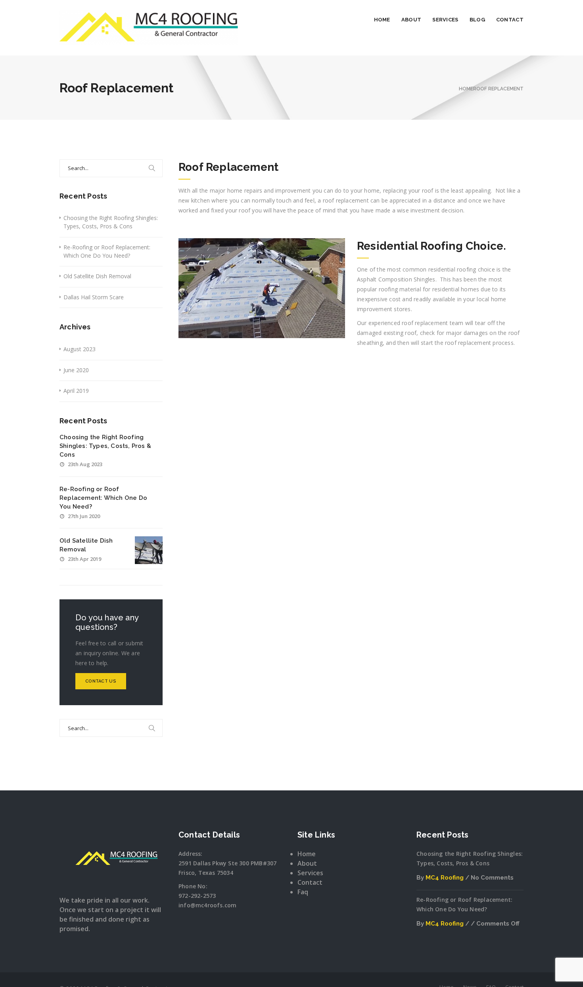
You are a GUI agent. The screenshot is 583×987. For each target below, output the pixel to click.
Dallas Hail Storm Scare (93, 297)
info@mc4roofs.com (207, 905)
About (411, 20)
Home (382, 20)
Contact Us (100, 681)
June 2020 (76, 370)
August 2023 (79, 349)
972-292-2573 (197, 895)
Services (445, 20)
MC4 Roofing (445, 877)
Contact (510, 20)
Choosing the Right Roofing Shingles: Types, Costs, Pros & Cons (110, 222)
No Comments (492, 877)
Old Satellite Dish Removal (97, 276)
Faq (302, 892)
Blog (477, 20)
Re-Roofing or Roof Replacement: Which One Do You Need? (106, 251)
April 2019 (76, 390)
